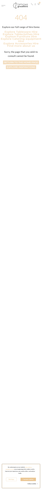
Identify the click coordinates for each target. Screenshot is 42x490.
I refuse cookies (32, 483)
